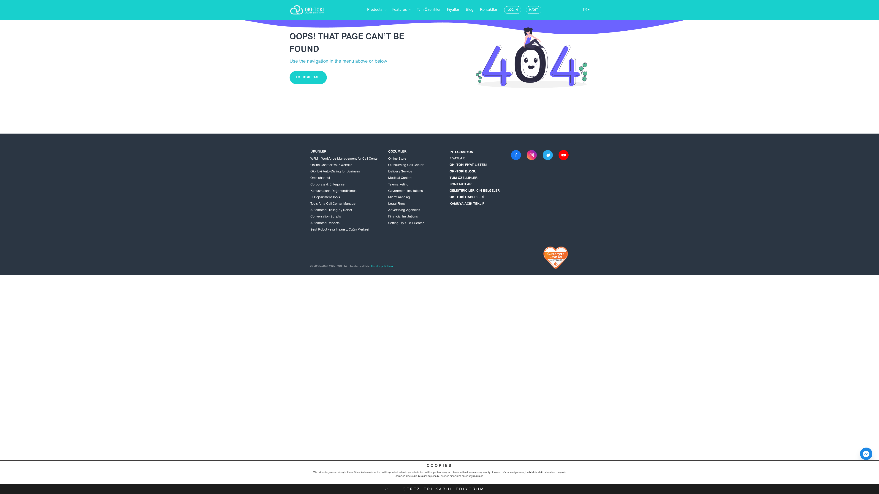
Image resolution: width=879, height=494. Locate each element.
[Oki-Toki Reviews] (556, 258)
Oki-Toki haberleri (467, 197)
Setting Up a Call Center (406, 223)
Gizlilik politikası (382, 266)
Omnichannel (320, 178)
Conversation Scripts (325, 216)
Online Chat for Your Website (331, 165)
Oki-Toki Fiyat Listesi (468, 165)
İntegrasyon (461, 152)
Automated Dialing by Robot (331, 210)
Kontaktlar (461, 184)
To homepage (308, 77)
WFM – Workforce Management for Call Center (344, 159)
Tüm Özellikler (463, 178)
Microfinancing (399, 197)
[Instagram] (532, 155)
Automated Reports (324, 223)
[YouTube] (564, 155)
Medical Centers (400, 178)
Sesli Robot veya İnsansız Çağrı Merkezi (339, 229)
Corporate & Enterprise (327, 184)
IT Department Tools (325, 197)
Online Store (397, 159)
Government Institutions (405, 191)
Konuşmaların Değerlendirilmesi (333, 191)
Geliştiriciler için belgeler (475, 191)
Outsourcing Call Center (405, 165)
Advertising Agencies (404, 210)
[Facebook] (516, 155)
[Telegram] (548, 155)
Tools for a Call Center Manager (333, 204)
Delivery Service (400, 171)
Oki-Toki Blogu (463, 171)
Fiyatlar (457, 158)
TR (585, 10)
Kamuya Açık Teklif (467, 204)
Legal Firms (396, 204)
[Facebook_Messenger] (866, 454)
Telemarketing (398, 184)
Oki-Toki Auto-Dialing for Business (335, 171)
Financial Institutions (403, 216)
